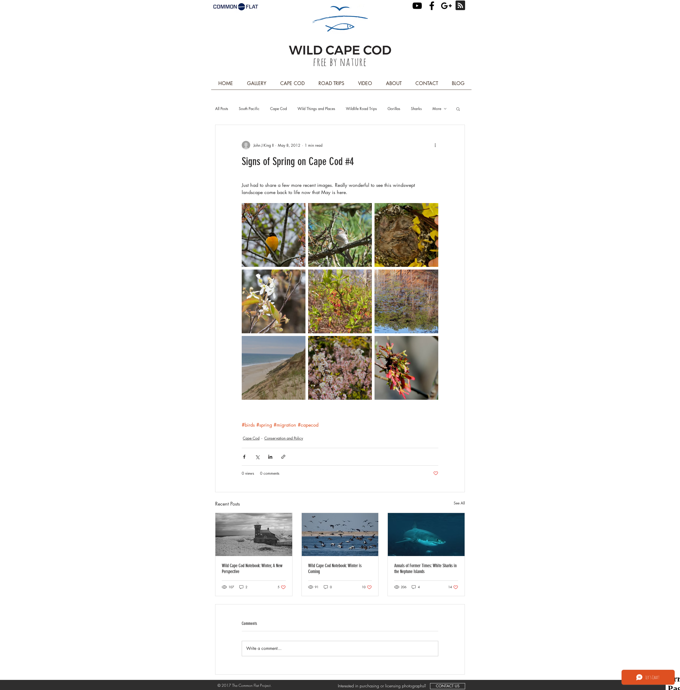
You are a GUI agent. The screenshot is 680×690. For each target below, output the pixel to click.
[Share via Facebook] (244, 456)
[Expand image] (340, 235)
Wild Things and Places (316, 108)
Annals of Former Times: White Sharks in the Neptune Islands (425, 568)
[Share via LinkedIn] (270, 456)
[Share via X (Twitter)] (257, 456)
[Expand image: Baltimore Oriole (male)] (273, 235)
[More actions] (435, 145)
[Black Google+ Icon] (446, 5)
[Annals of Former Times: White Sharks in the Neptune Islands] (426, 534)
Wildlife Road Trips (361, 108)
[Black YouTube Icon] (417, 5)
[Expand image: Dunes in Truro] (273, 368)
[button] (458, 109)
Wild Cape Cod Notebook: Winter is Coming (335, 568)
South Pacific (249, 108)
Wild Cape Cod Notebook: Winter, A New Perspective (252, 568)
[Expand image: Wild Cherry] (340, 368)
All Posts (221, 108)
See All (459, 503)
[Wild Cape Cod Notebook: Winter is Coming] (340, 534)
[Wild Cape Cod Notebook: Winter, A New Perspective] (253, 534)
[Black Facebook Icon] (431, 5)
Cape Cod (278, 108)
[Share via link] (283, 456)
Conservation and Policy (283, 438)
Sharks (416, 108)
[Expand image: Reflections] (406, 301)
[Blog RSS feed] (460, 6)
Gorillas (394, 108)
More (436, 108)
